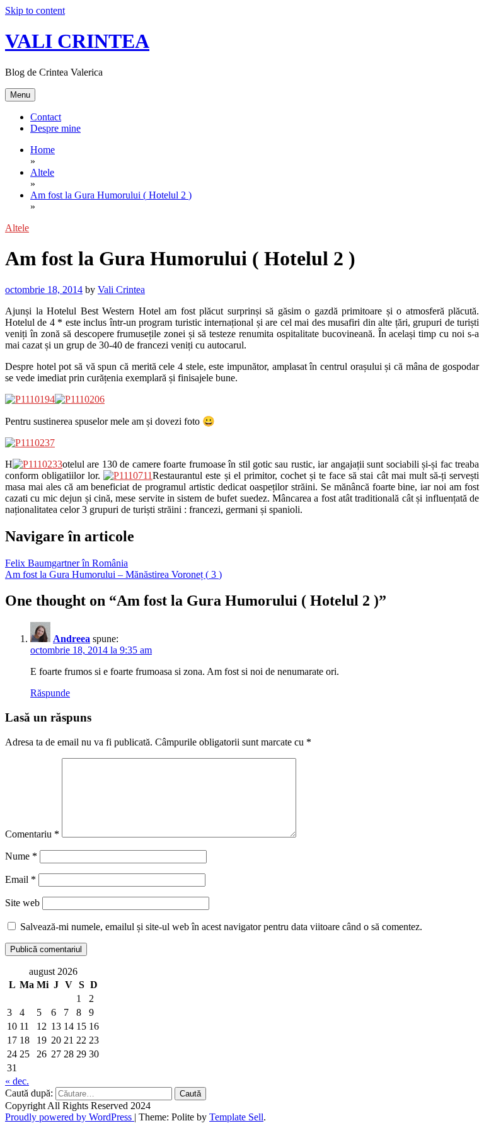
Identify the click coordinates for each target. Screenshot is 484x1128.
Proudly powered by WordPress (69, 1117)
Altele (17, 227)
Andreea (71, 638)
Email (20, 879)
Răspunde (50, 693)
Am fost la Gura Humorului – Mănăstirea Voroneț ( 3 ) (113, 574)
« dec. (17, 1081)
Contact (45, 117)
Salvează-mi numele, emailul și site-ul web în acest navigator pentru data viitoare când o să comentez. (221, 926)
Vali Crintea (121, 289)
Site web (22, 902)
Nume (21, 856)
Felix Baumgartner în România (66, 563)
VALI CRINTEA (77, 41)
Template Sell (236, 1117)
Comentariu (32, 834)
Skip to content (35, 10)
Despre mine (55, 128)
